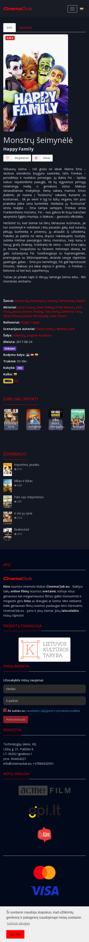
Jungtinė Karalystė (39, 335)
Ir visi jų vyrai (11, 424)
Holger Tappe (30, 322)
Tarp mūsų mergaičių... (58, 423)
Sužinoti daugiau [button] (18, 923)
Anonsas (26, 27)
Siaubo (80, 301)
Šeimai (51, 301)
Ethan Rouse (12, 316)
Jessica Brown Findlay (27, 311)
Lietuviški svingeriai (35, 424)
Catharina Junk (65, 329)
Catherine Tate (71, 311)
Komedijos (37, 301)
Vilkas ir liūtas (23, 481)
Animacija (21, 301)
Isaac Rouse (57, 316)
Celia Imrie (51, 311)
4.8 (16, 381)
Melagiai (78, 426)
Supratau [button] (15, 934)
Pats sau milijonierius (29, 497)
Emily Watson (64, 307)
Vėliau (46, 158)
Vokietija (19, 335)
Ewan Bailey (45, 307)
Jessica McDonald (35, 316)
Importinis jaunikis (26, 465)
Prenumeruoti (15, 719)
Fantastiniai (66, 301)
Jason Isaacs (26, 307)
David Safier (44, 329)
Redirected (21, 529)
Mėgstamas (22, 158)
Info (9, 27)
